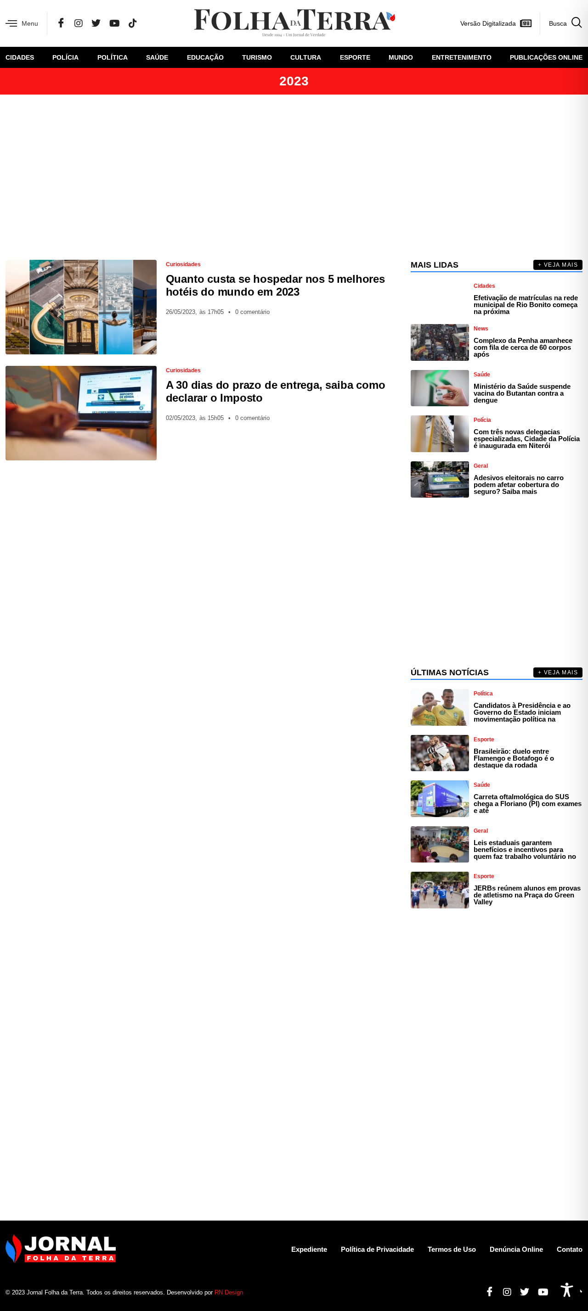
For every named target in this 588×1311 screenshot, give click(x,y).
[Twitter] (96, 23)
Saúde (157, 57)
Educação (205, 57)
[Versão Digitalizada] (525, 23)
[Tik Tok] (133, 23)
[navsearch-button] (561, 23)
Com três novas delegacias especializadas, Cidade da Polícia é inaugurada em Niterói (527, 438)
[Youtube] (539, 1292)
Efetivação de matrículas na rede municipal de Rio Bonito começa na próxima (526, 304)
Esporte (355, 57)
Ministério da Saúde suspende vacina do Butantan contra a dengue (522, 393)
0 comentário (252, 311)
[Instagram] (78, 23)
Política (112, 57)
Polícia (65, 57)
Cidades (20, 57)
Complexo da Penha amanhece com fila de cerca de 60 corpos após (523, 347)
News (481, 328)
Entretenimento (462, 57)
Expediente (309, 1249)
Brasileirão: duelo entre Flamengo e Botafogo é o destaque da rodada (514, 758)
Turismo (257, 57)
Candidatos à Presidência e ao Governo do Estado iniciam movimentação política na (522, 712)
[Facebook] (61, 23)
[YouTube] (114, 23)
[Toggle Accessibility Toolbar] (567, 1290)
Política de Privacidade (377, 1249)
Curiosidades (183, 264)
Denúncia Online (516, 1249)
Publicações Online (546, 57)
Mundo (401, 57)
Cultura (305, 57)
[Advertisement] (294, 177)
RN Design (229, 1292)
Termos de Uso (452, 1249)
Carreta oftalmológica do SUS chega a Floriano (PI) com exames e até (528, 803)
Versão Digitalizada (488, 23)
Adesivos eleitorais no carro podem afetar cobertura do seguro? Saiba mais (519, 484)
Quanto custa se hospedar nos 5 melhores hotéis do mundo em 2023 (275, 285)
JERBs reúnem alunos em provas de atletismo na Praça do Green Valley (527, 895)
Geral (481, 466)
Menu (30, 23)
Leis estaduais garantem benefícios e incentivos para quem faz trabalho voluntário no (525, 849)
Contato (569, 1249)
